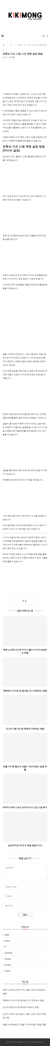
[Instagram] (43, 36)
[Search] (47, 36)
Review (8, 965)
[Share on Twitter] (26, 601)
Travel (7, 971)
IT (11, 45)
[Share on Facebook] (23, 601)
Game (7, 941)
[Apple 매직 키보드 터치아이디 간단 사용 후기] (25, 789)
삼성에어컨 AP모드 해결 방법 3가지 (25, 845)
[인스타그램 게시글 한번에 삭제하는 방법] (25, 710)
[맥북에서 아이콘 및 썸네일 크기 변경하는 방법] (25, 672)
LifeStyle (8, 953)
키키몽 (11, 57)
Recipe (8, 959)
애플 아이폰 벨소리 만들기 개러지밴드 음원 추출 (24, 1024)
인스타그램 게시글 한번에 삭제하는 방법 (25, 729)
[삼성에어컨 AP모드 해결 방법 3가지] (25, 827)
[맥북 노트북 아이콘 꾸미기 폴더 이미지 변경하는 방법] (25, 631)
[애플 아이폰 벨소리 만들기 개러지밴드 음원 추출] (25, 748)
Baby (7, 935)
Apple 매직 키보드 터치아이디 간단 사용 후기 (25, 807)
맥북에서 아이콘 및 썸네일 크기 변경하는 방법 (25, 691)
